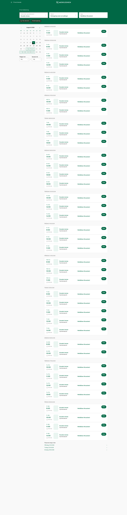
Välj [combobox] (21, 59)
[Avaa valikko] (11, 2)
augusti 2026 (30, 27)
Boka (104, 31)
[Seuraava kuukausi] (39, 28)
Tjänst (53, 14)
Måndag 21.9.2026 (49, 445)
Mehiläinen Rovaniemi (83, 33)
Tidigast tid (22, 56)
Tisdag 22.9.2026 (49, 447)
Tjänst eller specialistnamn (27, 14)
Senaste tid (35, 56)
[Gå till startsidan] (63, 2)
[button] (76, 33)
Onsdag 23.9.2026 (49, 449)
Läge (83, 14)
